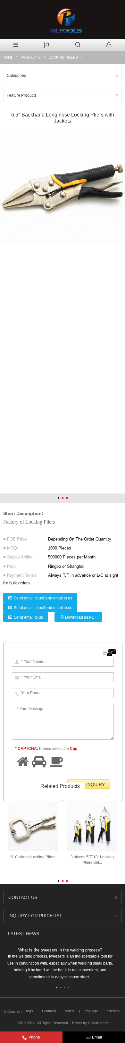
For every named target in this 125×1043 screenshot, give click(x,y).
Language (90, 1011)
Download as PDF (81, 617)
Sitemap (113, 1011)
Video (69, 1011)
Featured (49, 1011)
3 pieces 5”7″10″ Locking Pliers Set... (92, 860)
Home (8, 57)
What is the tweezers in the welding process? (60, 950)
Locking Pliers (63, 57)
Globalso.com (98, 1023)
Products (30, 57)
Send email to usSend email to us (43, 598)
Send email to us (28, 617)
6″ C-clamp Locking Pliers (33, 857)
